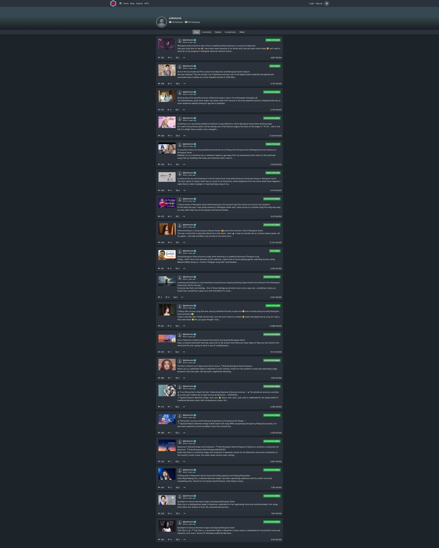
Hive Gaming (275, 66)
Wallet (242, 32)
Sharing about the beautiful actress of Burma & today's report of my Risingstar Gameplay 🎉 (217, 98)
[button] (326, 3)
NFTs (147, 3)
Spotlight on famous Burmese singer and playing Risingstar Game (206, 501)
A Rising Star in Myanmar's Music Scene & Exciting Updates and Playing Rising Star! (213, 475)
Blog (132, 3)
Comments (206, 32)
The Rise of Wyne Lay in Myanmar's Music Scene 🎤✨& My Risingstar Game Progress (214, 366)
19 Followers (177, 22)
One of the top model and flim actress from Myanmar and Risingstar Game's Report (213, 72)
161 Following (193, 22)
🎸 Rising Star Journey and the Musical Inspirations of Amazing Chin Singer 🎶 (211, 421)
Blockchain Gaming (272, 92)
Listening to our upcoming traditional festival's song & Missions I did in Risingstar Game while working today (224, 124)
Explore (139, 3)
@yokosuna (188, 40)
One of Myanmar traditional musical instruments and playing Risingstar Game (211, 340)
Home (125, 3)
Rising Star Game (273, 40)
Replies (218, 32)
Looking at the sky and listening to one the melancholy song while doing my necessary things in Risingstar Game (226, 178)
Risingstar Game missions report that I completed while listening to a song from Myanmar (216, 46)
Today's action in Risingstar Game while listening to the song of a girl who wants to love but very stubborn (223, 204)
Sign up (319, 3)
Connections (230, 32)
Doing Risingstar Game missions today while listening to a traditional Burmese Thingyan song (218, 256)
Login (311, 3)
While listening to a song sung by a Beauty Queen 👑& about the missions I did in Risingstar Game (220, 230)
